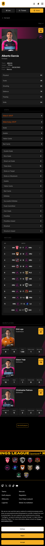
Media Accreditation (26, 503)
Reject (22, 535)
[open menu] (42, 4)
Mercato (22, 491)
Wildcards (5, 499)
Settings (22, 529)
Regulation (22, 495)
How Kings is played (26, 499)
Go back (7, 18)
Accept (22, 542)
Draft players (6, 495)
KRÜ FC (9, 63)
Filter (40, 23)
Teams (4, 491)
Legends (5, 503)
